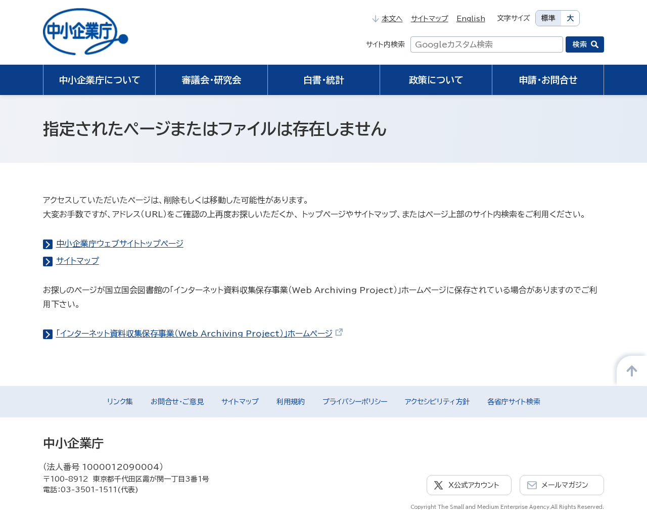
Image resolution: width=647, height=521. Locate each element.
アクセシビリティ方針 (437, 401)
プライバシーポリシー (354, 401)
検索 (580, 44)
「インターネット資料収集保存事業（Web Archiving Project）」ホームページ (194, 333)
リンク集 (120, 401)
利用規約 (290, 401)
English (470, 18)
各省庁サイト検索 (513, 401)
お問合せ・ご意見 (177, 401)
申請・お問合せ (548, 79)
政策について (436, 79)
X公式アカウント (473, 485)
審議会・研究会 (211, 79)
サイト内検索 (385, 44)
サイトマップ (429, 18)
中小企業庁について (100, 79)
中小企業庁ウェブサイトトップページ (119, 244)
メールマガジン (564, 485)
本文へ (392, 18)
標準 (548, 18)
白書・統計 (323, 79)
